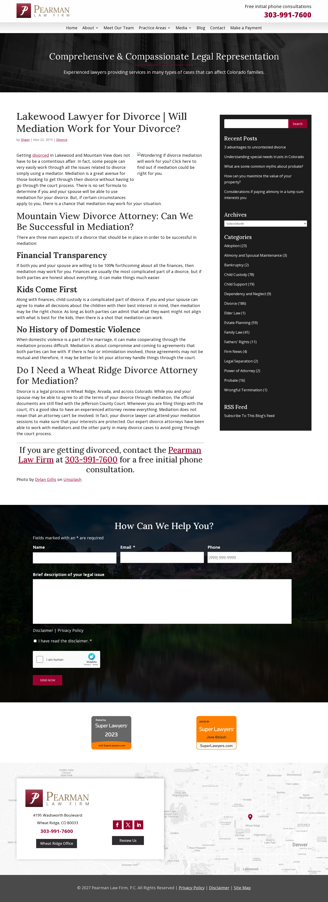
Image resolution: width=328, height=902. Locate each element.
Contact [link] (217, 27)
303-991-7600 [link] (287, 14)
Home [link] (71, 27)
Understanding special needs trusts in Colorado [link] (264, 156)
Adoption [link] (232, 245)
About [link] (88, 27)
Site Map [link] (242, 887)
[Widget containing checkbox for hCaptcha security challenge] (66, 659)
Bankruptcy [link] (234, 265)
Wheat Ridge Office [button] (56, 843)
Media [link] (181, 27)
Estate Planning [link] (237, 322)
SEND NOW (47, 680)
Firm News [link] (233, 351)
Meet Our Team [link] (119, 27)
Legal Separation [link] (238, 361)
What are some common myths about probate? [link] (263, 166)
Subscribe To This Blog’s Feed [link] (249, 415)
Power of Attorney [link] (239, 370)
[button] (297, 123)
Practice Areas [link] (152, 27)
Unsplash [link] (72, 479)
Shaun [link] (25, 140)
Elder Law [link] (232, 313)
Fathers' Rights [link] (236, 341)
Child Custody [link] (235, 274)
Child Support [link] (235, 284)
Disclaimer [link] (43, 630)
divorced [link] (40, 155)
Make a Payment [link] (246, 27)
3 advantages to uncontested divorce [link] (255, 147)
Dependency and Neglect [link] (245, 293)
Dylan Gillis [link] (45, 479)
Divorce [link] (61, 140)
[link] (44, 10)
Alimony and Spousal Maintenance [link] (253, 255)
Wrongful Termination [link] (243, 389)
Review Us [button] (128, 840)
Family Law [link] (233, 332)
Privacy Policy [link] (70, 630)
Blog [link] (201, 27)
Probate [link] (231, 380)
